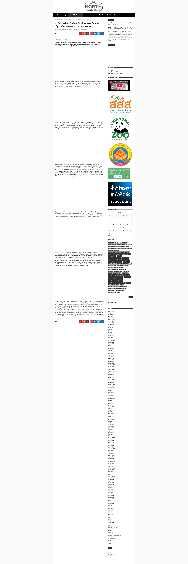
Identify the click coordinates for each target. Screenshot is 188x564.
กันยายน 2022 (111, 387)
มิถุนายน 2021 (111, 411)
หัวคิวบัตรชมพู (127, 277)
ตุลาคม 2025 (111, 327)
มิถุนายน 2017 (111, 489)
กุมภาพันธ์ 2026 (111, 321)
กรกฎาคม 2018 (111, 468)
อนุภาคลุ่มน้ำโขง (111, 538)
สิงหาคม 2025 (111, 330)
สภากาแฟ (120, 271)
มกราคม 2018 (111, 477)
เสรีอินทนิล (124, 286)
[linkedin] (95, 33)
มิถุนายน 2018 (111, 469)
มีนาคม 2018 (111, 474)
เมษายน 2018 (111, 473)
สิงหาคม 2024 (111, 350)
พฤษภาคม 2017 (111, 490)
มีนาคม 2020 (111, 435)
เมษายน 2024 (111, 356)
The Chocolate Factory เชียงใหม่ (115, 244)
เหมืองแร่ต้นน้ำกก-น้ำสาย (114, 288)
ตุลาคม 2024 (111, 347)
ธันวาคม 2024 (111, 343)
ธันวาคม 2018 (111, 460)
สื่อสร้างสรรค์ (111, 277)
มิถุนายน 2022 (111, 392)
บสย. (128, 258)
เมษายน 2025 (111, 337)
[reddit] (91, 33)
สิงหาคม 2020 (111, 427)
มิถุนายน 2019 (111, 450)
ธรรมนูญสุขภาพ (112, 256)
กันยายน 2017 (111, 484)
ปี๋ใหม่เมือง (123, 259)
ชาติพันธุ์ (117, 254)
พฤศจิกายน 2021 (111, 403)
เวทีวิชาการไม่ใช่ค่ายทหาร (114, 286)
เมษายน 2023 (111, 376)
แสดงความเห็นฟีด (112, 554)
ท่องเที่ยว (110, 530)
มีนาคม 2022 (111, 397)
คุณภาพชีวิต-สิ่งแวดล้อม (75, 29)
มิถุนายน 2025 (111, 334)
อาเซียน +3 (110, 541)
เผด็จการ (128, 282)
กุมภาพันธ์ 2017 (111, 495)
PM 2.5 (121, 242)
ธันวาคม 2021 (111, 402)
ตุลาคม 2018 (111, 463)
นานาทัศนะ (110, 533)
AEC (109, 517)
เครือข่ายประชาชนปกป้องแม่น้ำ (115, 280)
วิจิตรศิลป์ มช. (122, 269)
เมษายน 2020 (111, 434)
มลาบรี (128, 259)
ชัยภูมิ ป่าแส (111, 254)
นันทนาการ (110, 532)
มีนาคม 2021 (111, 416)
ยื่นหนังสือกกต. (119, 261)
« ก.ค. (109, 235)
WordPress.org (111, 555)
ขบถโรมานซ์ (125, 246)
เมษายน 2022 (111, 395)
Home (56, 19)
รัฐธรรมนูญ (129, 263)
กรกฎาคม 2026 (111, 313)
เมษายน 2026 (111, 318)
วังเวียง (118, 265)
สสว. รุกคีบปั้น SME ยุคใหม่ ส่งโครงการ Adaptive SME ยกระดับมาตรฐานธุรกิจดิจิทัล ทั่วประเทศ (120, 32)
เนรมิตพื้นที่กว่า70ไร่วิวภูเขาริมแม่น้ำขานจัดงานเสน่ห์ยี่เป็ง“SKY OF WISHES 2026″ (119, 23)
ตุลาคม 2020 (111, 424)
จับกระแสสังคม (83, 29)
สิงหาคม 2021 (111, 408)
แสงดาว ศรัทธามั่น (120, 290)
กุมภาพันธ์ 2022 (111, 398)
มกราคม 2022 (111, 400)
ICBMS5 (117, 242)
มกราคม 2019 (111, 458)
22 (127, 227)
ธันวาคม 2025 (111, 324)
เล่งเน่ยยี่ (122, 284)
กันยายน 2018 (111, 464)
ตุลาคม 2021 (111, 405)
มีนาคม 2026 (111, 319)
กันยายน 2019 (111, 445)
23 (130, 227)
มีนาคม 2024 (111, 358)
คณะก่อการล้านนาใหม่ (113, 250)
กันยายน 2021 (111, 406)
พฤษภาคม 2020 (111, 432)
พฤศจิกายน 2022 (111, 384)
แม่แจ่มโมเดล (112, 290)
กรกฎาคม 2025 (111, 332)
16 (130, 224)
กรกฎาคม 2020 (111, 429)
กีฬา (109, 525)
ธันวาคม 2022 (111, 382)
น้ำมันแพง (123, 258)
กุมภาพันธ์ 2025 (111, 340)
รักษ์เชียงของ (123, 263)
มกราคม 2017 (111, 497)
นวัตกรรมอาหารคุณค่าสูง (114, 258)
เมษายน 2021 (111, 414)
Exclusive (110, 519)
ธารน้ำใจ (119, 256)
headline (60, 19)
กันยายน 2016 (111, 503)
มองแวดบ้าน (111, 261)
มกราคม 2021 (111, 419)
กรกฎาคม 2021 (111, 410)
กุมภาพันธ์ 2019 (111, 456)
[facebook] (102, 33)
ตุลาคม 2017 (111, 482)
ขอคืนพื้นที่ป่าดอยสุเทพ (114, 248)
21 (123, 227)
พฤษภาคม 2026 (111, 316)
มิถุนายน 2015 (111, 508)
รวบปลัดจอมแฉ (126, 261)
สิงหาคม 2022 (111, 389)
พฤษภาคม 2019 (111, 452)
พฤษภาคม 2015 (111, 510)
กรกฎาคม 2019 (111, 448)
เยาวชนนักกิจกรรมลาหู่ (114, 284)
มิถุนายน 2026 (111, 314)
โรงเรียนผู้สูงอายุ (112, 292)
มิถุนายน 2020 (111, 431)
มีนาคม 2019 (111, 455)
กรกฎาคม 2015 (111, 506)
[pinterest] (80, 33)
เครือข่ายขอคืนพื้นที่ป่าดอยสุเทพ (115, 279)
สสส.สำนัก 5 (111, 273)
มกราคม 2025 (111, 342)
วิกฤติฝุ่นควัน (111, 267)
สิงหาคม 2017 (111, 485)
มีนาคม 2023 (111, 377)
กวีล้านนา (111, 246)
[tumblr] (87, 33)
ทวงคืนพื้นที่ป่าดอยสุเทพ (126, 254)
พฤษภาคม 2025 (111, 335)
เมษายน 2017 (111, 492)
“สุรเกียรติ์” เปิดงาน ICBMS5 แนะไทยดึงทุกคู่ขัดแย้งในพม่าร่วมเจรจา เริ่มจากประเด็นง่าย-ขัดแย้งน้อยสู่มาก (120, 35)
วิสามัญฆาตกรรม (112, 271)
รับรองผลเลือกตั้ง (112, 265)
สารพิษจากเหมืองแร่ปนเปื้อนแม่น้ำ (116, 275)
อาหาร (109, 540)
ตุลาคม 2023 (111, 366)
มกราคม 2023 (111, 381)
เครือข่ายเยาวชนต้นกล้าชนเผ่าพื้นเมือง (117, 282)
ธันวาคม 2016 (111, 498)
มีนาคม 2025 (111, 339)
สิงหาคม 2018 (111, 466)
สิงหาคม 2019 (111, 447)
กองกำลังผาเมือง (117, 246)
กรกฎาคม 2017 (111, 487)
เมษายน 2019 (111, 453)
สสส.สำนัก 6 (118, 273)
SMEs (126, 242)
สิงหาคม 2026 (111, 311)
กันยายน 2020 (111, 426)
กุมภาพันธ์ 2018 (111, 476)
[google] (84, 33)
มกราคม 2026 (111, 322)
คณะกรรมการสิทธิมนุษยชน (126, 248)
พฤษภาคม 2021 (111, 413)
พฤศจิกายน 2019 (111, 442)
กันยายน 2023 (111, 368)
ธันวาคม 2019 (111, 440)
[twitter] (98, 33)
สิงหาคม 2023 (111, 369)
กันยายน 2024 (111, 348)
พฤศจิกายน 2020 (111, 422)
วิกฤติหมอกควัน (119, 267)
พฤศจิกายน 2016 (111, 500)
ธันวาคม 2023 (111, 363)
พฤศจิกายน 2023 (111, 364)
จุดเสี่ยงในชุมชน (126, 252)
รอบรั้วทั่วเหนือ (111, 537)
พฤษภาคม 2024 (111, 355)
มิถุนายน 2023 (111, 372)
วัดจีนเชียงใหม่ (125, 265)
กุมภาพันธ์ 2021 (111, 418)
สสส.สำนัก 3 (125, 271)
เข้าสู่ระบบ (110, 551)
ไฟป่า (118, 292)
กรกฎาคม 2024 (111, 351)
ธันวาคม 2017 (111, 479)
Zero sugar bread (127, 244)
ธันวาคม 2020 (111, 421)
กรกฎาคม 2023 (111, 371)
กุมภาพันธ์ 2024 (111, 360)
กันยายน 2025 (111, 329)
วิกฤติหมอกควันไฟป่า (113, 269)
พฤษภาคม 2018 (111, 471)
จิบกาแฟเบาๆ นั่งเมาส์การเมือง (115, 252)
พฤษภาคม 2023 (111, 374)
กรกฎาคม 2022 (111, 390)
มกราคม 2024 (111, 361)
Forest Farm (111, 242)
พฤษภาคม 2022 (111, 393)
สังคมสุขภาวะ (125, 273)
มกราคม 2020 (111, 439)
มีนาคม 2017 (111, 494)
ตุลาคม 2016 (111, 502)
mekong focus (111, 522)
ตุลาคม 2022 (111, 385)
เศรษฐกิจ (110, 543)
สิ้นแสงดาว (127, 275)
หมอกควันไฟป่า (119, 277)
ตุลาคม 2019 (111, 443)
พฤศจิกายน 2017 (111, 481)
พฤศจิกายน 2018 (111, 461)
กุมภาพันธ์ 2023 (111, 379)
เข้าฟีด (109, 552)
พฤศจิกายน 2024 (111, 345)
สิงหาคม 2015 (111, 505)
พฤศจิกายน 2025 (111, 326)
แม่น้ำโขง (123, 288)
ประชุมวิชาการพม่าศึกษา (114, 259)
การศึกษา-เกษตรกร (112, 524)
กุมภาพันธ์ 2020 (111, 437)
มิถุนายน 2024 (111, 353)
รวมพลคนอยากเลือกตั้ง (114, 263)
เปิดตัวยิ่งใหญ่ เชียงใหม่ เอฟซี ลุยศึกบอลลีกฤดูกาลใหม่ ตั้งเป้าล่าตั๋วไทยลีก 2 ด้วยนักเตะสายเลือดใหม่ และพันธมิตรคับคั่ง (120, 39)
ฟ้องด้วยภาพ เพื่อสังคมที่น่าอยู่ (114, 535)
